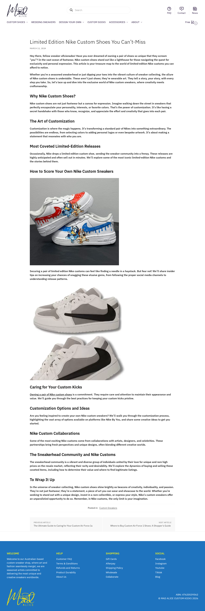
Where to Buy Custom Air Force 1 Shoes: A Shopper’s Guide (140, 525)
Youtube (159, 567)
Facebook (160, 559)
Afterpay (110, 563)
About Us (61, 576)
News (195, 12)
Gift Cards (111, 559)
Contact (182, 12)
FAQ (169, 12)
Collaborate (112, 576)
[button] (191, 22)
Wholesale (111, 572)
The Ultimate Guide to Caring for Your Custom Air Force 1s (63, 525)
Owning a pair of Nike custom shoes (51, 394)
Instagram (161, 563)
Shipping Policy (114, 567)
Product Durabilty (66, 572)
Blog (157, 576)
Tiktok (158, 572)
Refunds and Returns (68, 567)
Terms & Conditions (67, 563)
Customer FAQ (64, 559)
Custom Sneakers (108, 507)
